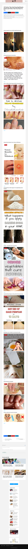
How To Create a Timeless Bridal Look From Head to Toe (15, 497)
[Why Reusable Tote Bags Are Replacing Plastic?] (11, 524)
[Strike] (5, 449)
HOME (2, 545)
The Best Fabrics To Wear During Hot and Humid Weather (15, 501)
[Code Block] (9, 449)
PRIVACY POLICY (8, 545)
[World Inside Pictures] (14, 540)
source (4, 53)
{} (11, 449)
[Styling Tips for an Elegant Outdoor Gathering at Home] (8, 461)
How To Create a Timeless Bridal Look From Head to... (7, 477)
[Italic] (3, 449)
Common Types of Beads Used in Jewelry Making (19, 465)
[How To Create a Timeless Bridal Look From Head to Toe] (8, 472)
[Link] (10, 449)
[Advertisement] (14, 24)
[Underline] (4, 449)
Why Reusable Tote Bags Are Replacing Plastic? (15, 525)
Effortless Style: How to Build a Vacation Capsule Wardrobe (15, 519)
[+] (12, 449)
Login (25, 445)
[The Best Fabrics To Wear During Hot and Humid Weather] (20, 472)
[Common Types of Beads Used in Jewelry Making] (20, 461)
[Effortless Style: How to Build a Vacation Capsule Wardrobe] (11, 519)
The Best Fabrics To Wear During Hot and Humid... (19, 477)
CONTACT (4, 545)
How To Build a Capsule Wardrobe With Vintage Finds (15, 522)
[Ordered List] (6, 449)
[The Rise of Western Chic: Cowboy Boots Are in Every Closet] (11, 516)
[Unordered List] (7, 449)
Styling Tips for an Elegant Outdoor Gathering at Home (8, 465)
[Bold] (2, 449)
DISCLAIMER (11, 545)
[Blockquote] (8, 449)
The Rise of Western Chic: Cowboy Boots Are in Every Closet (15, 517)
